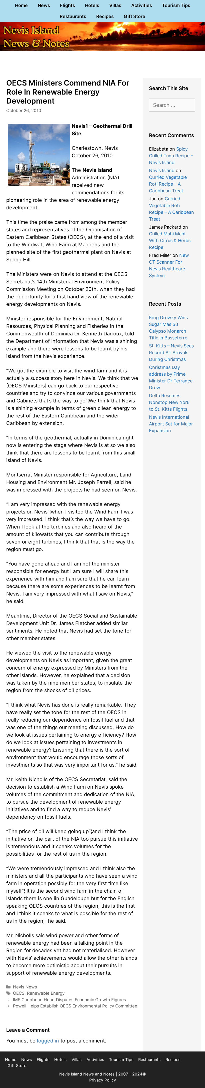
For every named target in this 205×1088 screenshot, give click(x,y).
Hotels (92, 5)
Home (21, 5)
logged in (48, 1041)
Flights (67, 5)
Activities (141, 5)
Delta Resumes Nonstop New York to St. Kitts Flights (169, 402)
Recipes (105, 16)
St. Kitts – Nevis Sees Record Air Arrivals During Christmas (171, 352)
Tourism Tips (176, 5)
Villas (115, 5)
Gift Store (134, 16)
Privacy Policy (102, 1079)
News (44, 5)
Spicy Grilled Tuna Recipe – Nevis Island (171, 155)
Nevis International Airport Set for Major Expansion (171, 423)
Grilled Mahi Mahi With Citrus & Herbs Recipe (169, 240)
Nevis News (25, 986)
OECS (18, 993)
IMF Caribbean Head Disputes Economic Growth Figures (69, 999)
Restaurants (73, 16)
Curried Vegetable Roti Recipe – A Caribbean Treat (168, 184)
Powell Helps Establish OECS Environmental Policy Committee (75, 1005)
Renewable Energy (45, 993)
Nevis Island (161, 170)
